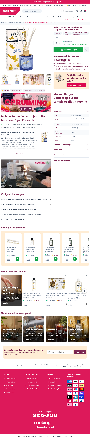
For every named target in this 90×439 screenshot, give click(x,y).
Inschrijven (79, 352)
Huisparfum (19, 22)
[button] (85, 248)
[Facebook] (43, 415)
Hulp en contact (67, 11)
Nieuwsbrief (52, 382)
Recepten (70, 20)
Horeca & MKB (32, 382)
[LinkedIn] (47, 415)
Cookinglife (24, 436)
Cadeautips (10, 392)
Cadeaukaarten (11, 389)
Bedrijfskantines (32, 379)
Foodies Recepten (54, 389)
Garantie (58, 137)
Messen (42, 17)
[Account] (81, 11)
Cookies (65, 436)
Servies (15, 17)
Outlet (5, 17)
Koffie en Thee (51, 17)
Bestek (29, 17)
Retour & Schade (11, 382)
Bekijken (6, 303)
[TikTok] (51, 415)
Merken (78, 20)
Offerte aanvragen (33, 385)
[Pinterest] (55, 415)
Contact (71, 436)
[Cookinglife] (9, 11)
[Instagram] (34, 415)
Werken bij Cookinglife (55, 385)
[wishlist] (77, 11)
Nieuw (84, 20)
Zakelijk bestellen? (33, 389)
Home (2, 22)
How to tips (9, 385)
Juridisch (48, 436)
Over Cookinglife (54, 379)
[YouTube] (38, 415)
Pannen (35, 17)
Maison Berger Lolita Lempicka (34, 90)
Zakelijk (63, 20)
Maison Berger (16, 90)
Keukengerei (62, 17)
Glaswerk (22, 17)
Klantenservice (11, 379)
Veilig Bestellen (57, 436)
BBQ (9, 17)
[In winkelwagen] (17, 259)
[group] (26, 48)
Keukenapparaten (73, 17)
